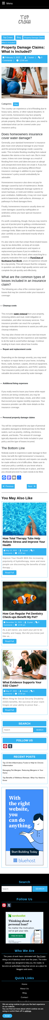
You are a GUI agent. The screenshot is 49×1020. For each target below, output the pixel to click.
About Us (24, 989)
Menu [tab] (9, 3)
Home (24, 984)
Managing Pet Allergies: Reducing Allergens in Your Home (23, 771)
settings (28, 1011)
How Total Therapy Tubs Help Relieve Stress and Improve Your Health (24, 542)
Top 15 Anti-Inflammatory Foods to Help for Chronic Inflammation (23, 764)
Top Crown (8, 37)
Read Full (10, 573)
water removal (20, 314)
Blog (19, 37)
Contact (24, 997)
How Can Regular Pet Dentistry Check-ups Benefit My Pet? (23, 615)
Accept (7, 1016)
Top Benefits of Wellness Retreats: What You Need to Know (24, 779)
